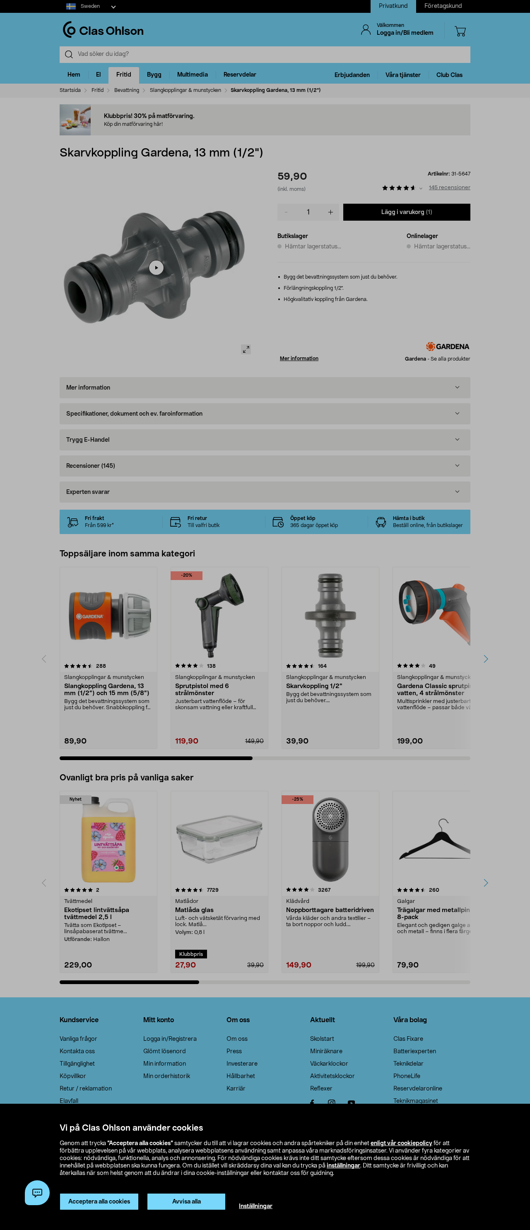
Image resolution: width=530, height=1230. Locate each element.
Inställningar (255, 1206)
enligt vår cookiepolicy (401, 1143)
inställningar (343, 1166)
